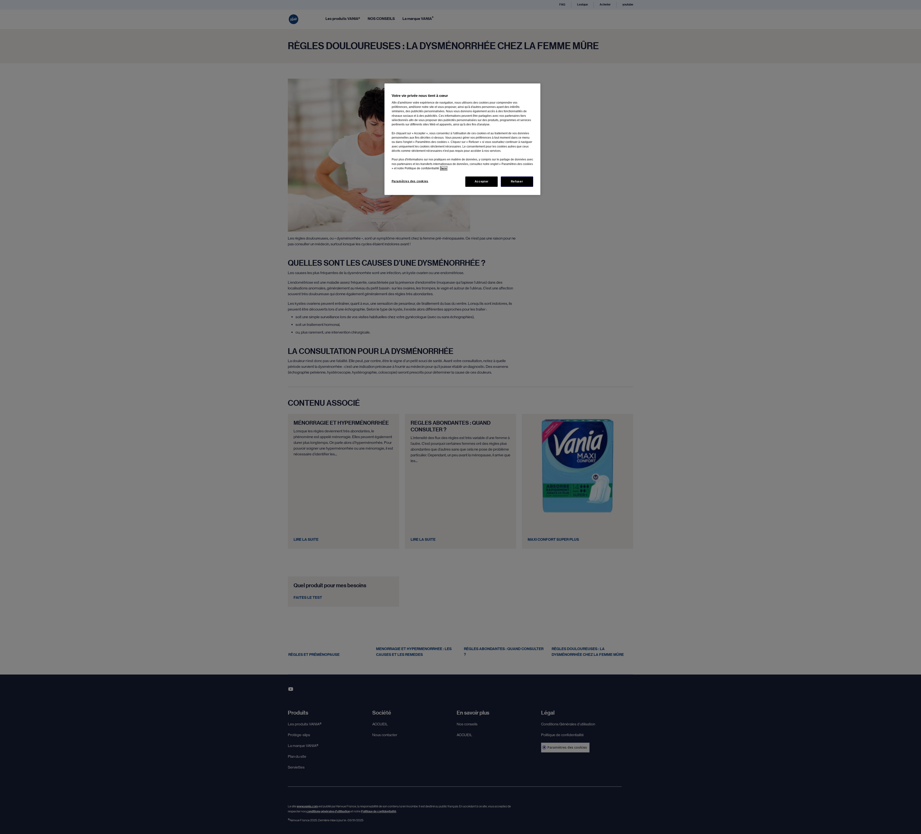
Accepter (482, 181)
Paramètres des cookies (410, 181)
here (444, 168)
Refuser (517, 181)
